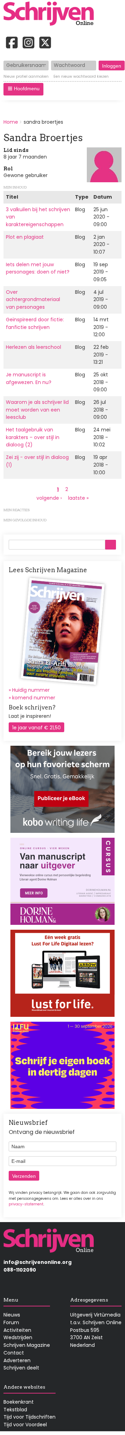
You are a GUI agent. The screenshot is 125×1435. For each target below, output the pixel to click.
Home (10, 121)
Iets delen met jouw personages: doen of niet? (37, 268)
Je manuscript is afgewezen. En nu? (28, 378)
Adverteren (17, 1360)
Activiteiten (17, 1330)
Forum (11, 1322)
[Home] (51, 14)
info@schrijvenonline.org (37, 1262)
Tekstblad (15, 1409)
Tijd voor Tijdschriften (29, 1416)
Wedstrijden (17, 1337)
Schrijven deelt (21, 1367)
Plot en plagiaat (25, 236)
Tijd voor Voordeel (25, 1424)
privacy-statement (26, 1204)
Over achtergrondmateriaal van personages (33, 299)
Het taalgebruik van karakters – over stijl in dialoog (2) (32, 437)
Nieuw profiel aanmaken (26, 76)
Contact (13, 1352)
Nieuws (11, 1314)
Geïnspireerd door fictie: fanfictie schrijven (35, 323)
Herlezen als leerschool (33, 347)
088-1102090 (19, 1269)
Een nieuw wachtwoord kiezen (81, 76)
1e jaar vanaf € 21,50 (36, 727)
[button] (23, 89)
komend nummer (33, 697)
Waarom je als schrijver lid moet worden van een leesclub (37, 410)
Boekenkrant (18, 1401)
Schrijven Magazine (26, 1345)
